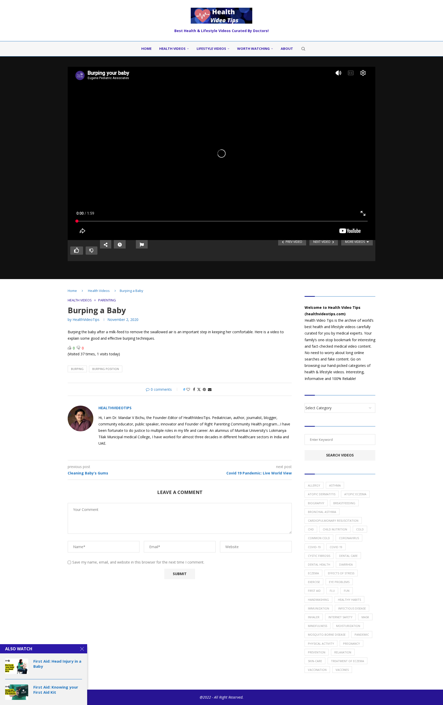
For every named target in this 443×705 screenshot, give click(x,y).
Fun (346, 591)
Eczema (313, 573)
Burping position (105, 369)
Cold (360, 529)
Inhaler (313, 617)
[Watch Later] (120, 244)
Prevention (316, 652)
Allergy (314, 485)
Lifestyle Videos (211, 48)
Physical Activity (321, 643)
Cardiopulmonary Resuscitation (333, 520)
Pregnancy (351, 643)
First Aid (314, 591)
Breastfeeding (344, 503)
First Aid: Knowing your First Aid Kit (55, 689)
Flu (332, 591)
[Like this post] (188, 389)
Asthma (335, 485)
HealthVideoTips (86, 319)
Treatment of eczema (347, 661)
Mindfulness (317, 626)
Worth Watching (253, 48)
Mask (365, 617)
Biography (316, 503)
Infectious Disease (352, 608)
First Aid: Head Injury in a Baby (57, 664)
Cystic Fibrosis (319, 556)
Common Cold (319, 538)
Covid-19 (314, 547)
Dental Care (348, 556)
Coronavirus (349, 538)
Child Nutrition (335, 529)
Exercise (314, 582)
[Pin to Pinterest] (204, 389)
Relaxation (342, 652)
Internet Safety (340, 617)
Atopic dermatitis (321, 494)
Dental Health (319, 564)
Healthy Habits (349, 600)
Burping (77, 369)
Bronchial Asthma (322, 512)
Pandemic (362, 634)
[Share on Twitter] (199, 389)
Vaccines (342, 670)
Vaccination (317, 670)
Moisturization (348, 626)
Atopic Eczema (355, 494)
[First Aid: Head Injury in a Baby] (16, 666)
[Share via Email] (210, 389)
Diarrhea (346, 564)
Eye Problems (339, 582)
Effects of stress (341, 573)
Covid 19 (336, 547)
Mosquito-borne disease (327, 634)
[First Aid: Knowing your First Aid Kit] (16, 692)
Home (146, 48)
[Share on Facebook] (194, 389)
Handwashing (318, 600)
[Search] (303, 48)
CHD (311, 529)
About (287, 48)
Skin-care (315, 661)
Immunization (318, 608)
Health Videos (172, 48)
